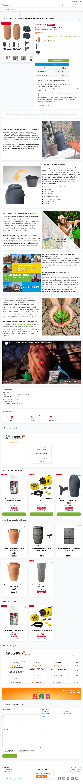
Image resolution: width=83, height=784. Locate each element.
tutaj (59, 289)
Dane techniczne (17, 114)
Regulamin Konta (76, 769)
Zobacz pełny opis (44, 105)
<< (3, 58)
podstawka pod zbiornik (46, 101)
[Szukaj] (3, 9)
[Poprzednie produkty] (3, 495)
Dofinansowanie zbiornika (50, 114)
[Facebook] (59, 778)
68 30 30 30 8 (78, 1)
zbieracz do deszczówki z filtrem (60, 99)
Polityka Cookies (76, 773)
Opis (8, 114)
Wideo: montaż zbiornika (32, 114)
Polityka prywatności (75, 771)
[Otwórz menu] (80, 5)
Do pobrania (64, 114)
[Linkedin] (72, 778)
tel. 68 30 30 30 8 (46, 715)
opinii (24, 654)
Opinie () (73, 114)
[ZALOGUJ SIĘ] (63, 5)
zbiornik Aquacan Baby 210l (58, 97)
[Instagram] (63, 778)
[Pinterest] (76, 778)
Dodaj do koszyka (59, 60)
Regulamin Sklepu (75, 767)
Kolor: (45, 40)
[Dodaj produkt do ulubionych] (79, 18)
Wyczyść (54, 40)
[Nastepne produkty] (80, 495)
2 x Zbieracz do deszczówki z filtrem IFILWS (55, 46)
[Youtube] (68, 778)
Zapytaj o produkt (52, 64)
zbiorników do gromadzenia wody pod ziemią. (25, 245)
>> (31, 58)
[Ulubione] (69, 5)
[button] (6, 442)
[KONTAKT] (57, 5)
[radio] (48, 41)
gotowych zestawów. (68, 181)
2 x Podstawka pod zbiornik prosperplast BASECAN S (58, 52)
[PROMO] (14, 497)
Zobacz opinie (41, 776)
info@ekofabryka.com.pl (48, 716)
